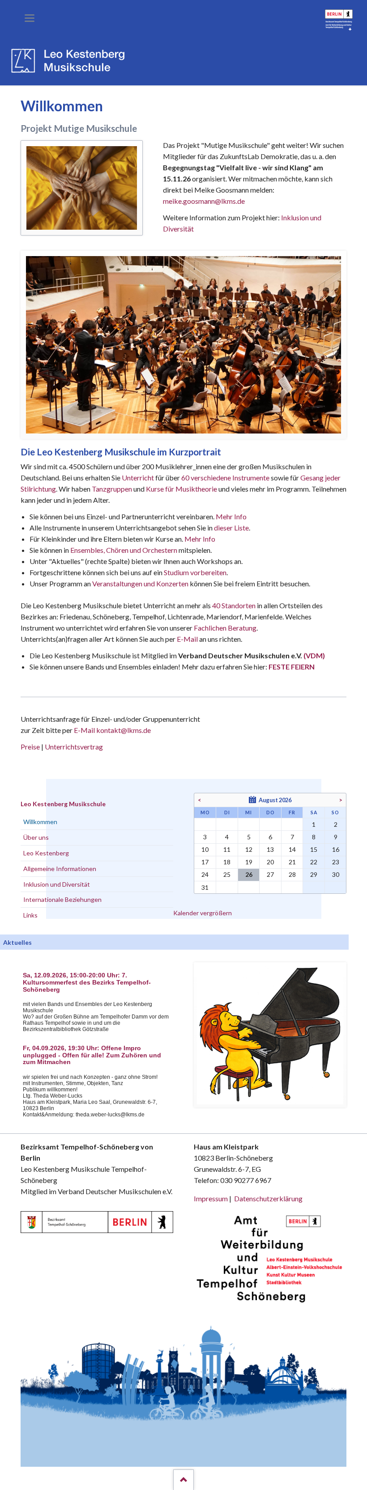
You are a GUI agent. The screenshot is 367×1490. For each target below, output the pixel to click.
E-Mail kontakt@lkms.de (112, 730)
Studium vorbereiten (195, 572)
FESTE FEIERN (292, 666)
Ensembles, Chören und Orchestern (123, 550)
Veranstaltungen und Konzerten (140, 583)
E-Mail (187, 639)
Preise (30, 746)
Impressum (211, 1198)
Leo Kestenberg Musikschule (63, 804)
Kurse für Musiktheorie (181, 488)
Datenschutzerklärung (268, 1198)
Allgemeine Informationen (59, 868)
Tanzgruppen (112, 488)
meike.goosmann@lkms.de (204, 201)
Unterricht (138, 477)
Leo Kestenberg (46, 853)
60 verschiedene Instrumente (225, 477)
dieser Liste (231, 527)
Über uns (36, 837)
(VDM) (314, 655)
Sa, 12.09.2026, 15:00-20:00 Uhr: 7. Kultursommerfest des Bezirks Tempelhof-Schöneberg (87, 982)
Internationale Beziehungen (62, 899)
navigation (29, 18)
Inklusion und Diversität (56, 884)
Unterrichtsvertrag (74, 746)
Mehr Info (231, 516)
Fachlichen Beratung (224, 627)
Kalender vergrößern (202, 913)
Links (30, 915)
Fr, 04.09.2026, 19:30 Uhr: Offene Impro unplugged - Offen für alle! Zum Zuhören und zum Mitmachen (92, 1055)
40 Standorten (234, 605)
